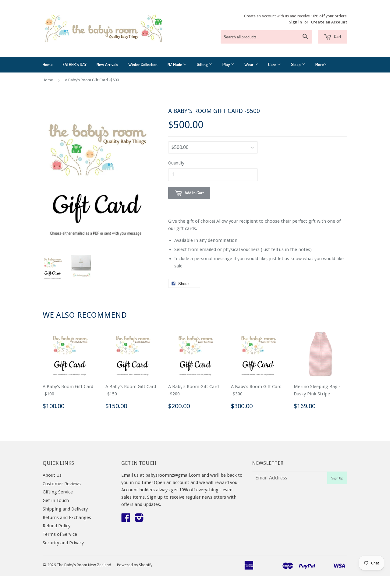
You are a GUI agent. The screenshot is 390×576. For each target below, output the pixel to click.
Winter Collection (143, 64)
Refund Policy (56, 525)
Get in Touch (56, 500)
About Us (52, 475)
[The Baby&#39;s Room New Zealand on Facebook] (125, 519)
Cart (337, 36)
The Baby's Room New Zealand (84, 565)
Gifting (203, 64)
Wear (249, 64)
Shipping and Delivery (65, 509)
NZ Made (175, 64)
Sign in (295, 22)
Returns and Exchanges (67, 517)
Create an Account (329, 22)
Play (226, 64)
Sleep (296, 64)
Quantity (176, 163)
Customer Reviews (62, 483)
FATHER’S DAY (75, 64)
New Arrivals (107, 64)
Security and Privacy (63, 543)
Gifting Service (58, 492)
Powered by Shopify (134, 565)
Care (272, 64)
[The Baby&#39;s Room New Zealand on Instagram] (139, 519)
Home (48, 64)
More (319, 64)
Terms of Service (60, 534)
